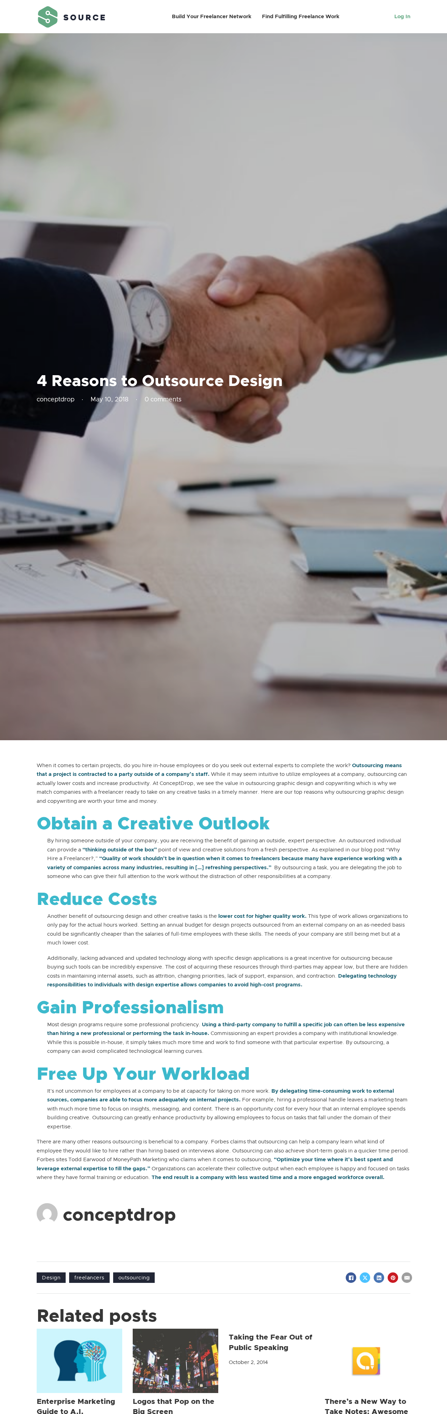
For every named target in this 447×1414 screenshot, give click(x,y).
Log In (402, 16)
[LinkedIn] (379, 1277)
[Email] (407, 1277)
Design (51, 1277)
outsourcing (134, 1277)
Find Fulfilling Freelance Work (300, 16)
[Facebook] (351, 1277)
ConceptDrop (176, 783)
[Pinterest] (393, 1277)
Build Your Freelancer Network (211, 16)
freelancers (89, 1277)
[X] (365, 1277)
